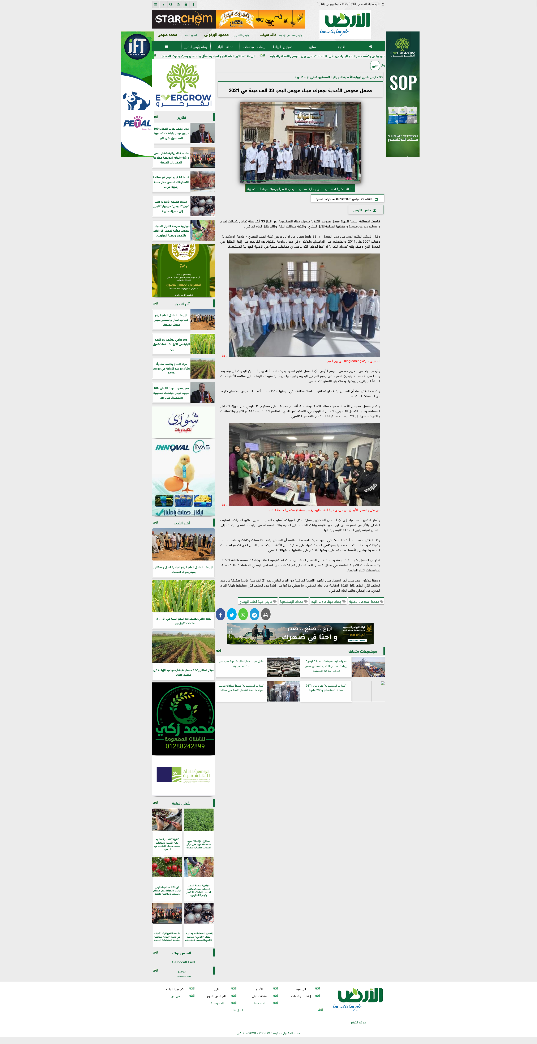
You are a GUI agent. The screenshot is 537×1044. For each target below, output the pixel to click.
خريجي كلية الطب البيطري (256, 601)
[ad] (229, 19)
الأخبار (341, 46)
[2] (403, 98)
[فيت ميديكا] (137, 94)
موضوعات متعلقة (362, 650)
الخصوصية (217, 1002)
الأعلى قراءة (182, 802)
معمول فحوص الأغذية (364, 601)
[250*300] (183, 85)
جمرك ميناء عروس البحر (326, 601)
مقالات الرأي (224, 46)
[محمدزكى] (183, 718)
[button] (157, 19)
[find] (171, 4)
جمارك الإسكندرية (292, 601)
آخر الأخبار (181, 303)
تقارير (312, 46)
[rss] (178, 4)
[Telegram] (254, 614)
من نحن (175, 995)
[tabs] (155, 4)
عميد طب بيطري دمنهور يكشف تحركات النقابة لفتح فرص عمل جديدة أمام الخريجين (163, 55)
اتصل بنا (238, 1009)
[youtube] (186, 4)
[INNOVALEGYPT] (183, 477)
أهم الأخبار (181, 522)
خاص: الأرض (362, 209)
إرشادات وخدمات (254, 46)
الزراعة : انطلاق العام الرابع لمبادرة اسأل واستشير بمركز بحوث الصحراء (282, 55)
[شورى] (183, 422)
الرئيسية (301, 988)
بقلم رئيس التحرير (195, 46)
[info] (163, 4)
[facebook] (193, 4)
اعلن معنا (259, 1002)
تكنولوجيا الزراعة (283, 46)
